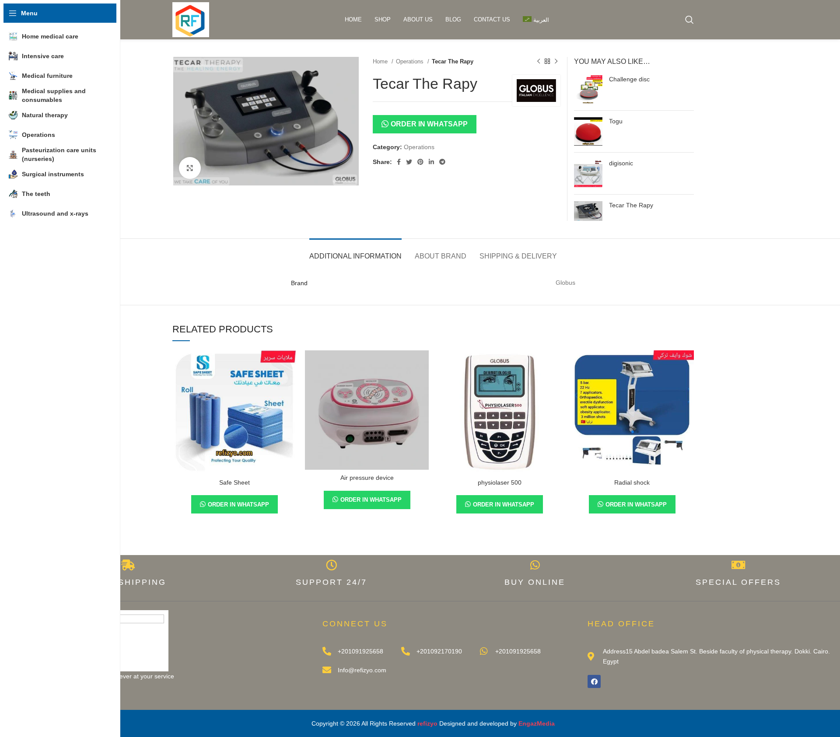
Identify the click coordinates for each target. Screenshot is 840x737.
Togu (616, 121)
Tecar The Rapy (631, 205)
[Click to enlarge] (190, 168)
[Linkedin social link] (431, 162)
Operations (410, 61)
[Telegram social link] (442, 162)
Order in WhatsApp (429, 124)
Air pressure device (367, 477)
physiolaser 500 (500, 482)
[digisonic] (588, 173)
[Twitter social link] (409, 162)
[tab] (355, 251)
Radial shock (632, 482)
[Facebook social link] (398, 162)
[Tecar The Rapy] (588, 211)
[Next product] (556, 61)
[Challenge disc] (588, 89)
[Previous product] (538, 61)
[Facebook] (594, 681)
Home (381, 61)
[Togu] (588, 131)
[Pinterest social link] (420, 162)
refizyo (427, 723)
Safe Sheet (234, 482)
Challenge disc (629, 79)
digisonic (621, 163)
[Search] (689, 19)
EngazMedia (536, 723)
